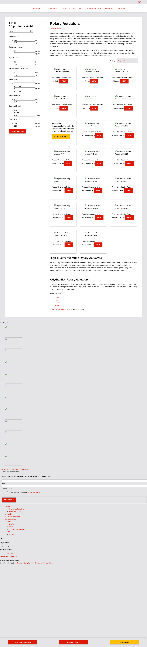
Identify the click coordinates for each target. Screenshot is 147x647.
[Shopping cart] (141, 8)
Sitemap (20, 563)
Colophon (27, 563)
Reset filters (17, 131)
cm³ (36, 73)
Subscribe (9, 500)
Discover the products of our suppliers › (14, 469)
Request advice (61, 136)
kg (36, 43)
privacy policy (35, 492)
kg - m (37, 51)
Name (4, 483)
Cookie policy (37, 563)
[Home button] (17, 8)
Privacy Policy (48, 563)
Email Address (7, 488)
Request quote (74, 642)
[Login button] (137, 8)
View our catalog (22, 642)
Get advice (124, 642)
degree (16, 113)
